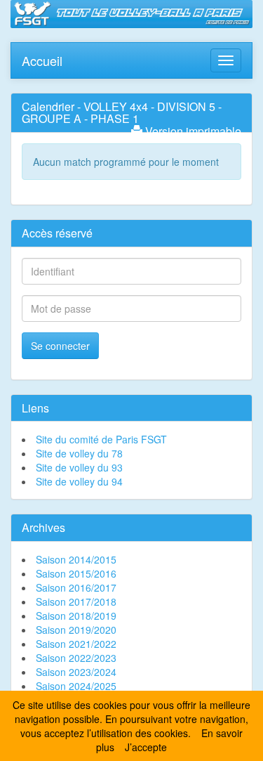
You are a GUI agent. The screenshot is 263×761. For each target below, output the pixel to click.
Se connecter (60, 346)
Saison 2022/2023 (76, 658)
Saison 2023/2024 (76, 672)
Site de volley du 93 (79, 467)
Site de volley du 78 (79, 453)
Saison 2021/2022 (76, 644)
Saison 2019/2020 (76, 630)
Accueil (42, 57)
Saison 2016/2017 (76, 587)
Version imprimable (191, 131)
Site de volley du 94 (79, 481)
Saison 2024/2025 (76, 686)
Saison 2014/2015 (76, 559)
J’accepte (146, 747)
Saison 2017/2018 (76, 601)
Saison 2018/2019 (76, 616)
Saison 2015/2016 (76, 573)
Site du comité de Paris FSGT (101, 439)
